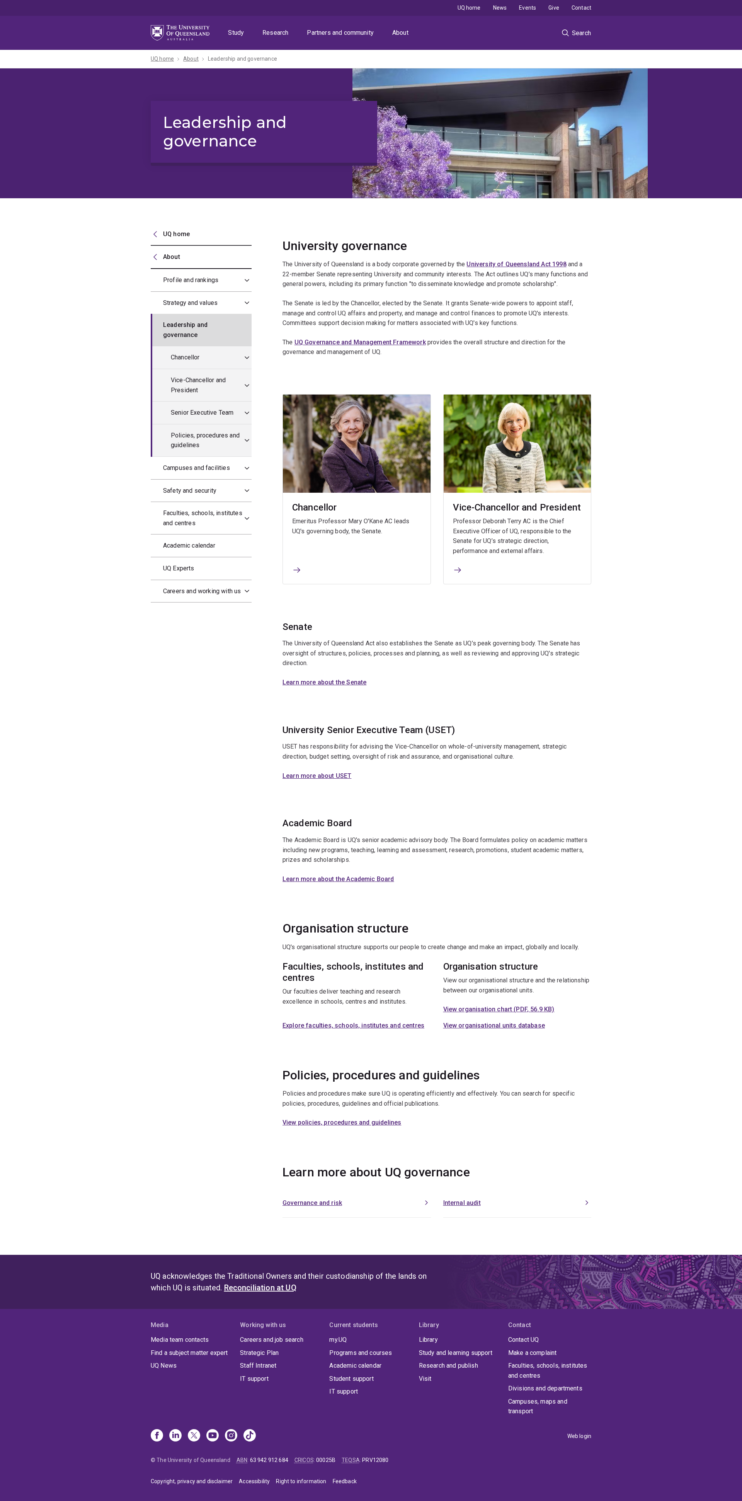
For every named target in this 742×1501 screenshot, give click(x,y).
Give (553, 8)
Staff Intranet (258, 1365)
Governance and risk (312, 1203)
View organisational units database (494, 1025)
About (400, 32)
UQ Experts (178, 568)
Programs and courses (360, 1352)
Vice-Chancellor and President (198, 385)
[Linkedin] (175, 1436)
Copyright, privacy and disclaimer (192, 1481)
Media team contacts (180, 1339)
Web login (579, 1436)
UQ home (469, 8)
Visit (425, 1378)
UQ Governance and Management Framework (360, 342)
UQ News (164, 1365)
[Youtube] (212, 1436)
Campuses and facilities (196, 467)
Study (236, 32)
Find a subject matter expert (189, 1352)
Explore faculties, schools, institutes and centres (353, 1025)
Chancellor (185, 357)
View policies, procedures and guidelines (342, 1122)
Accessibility (254, 1481)
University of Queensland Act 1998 (516, 264)
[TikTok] (249, 1436)
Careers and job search (271, 1339)
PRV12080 (375, 1460)
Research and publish (448, 1365)
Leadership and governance (242, 59)
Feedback (345, 1481)
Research (275, 32)
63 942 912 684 (269, 1460)
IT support (254, 1378)
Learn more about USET (317, 775)
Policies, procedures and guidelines (205, 440)
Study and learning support (455, 1352)
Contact (581, 8)
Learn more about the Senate (324, 682)
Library (428, 1339)
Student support (351, 1378)
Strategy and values (190, 302)
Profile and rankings (190, 280)
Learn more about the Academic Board (338, 879)
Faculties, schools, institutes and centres (547, 1370)
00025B (325, 1460)
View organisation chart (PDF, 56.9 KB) (499, 1009)
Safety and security (189, 490)
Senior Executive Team (202, 412)
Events (527, 8)
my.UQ (338, 1339)
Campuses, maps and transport (537, 1406)
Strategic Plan (259, 1352)
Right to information (301, 1481)
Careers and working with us (202, 591)
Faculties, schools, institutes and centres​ (202, 518)
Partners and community (340, 32)
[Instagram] (231, 1436)
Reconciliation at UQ (260, 1287)
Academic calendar (189, 545)
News (500, 8)
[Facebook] (157, 1436)
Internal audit (462, 1203)
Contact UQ (523, 1339)
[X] (194, 1436)
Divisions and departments (545, 1388)
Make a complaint (532, 1352)
